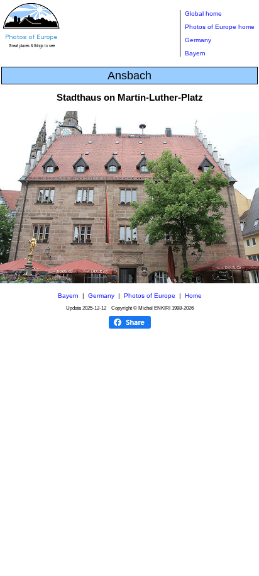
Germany (198, 40)
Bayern (195, 53)
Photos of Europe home (220, 26)
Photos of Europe (149, 295)
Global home (203, 13)
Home (193, 295)
